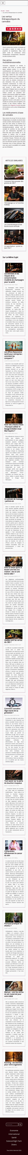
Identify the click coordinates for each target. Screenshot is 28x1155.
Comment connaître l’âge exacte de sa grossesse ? (12, 710)
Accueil (2, 11)
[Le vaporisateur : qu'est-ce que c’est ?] (14, 237)
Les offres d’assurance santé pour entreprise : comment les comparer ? (13, 355)
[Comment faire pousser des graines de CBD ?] (14, 172)
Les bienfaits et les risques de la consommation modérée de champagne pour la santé (14, 277)
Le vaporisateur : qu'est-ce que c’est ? (13, 247)
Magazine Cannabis (15, 105)
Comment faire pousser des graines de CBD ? (13, 182)
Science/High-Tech (14, 1141)
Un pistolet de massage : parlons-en (13, 500)
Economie (14, 1130)
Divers (14, 1144)
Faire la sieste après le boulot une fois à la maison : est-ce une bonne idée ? (13, 570)
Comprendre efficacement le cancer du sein (13, 853)
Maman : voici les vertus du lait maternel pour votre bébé (14, 994)
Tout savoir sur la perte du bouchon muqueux (13, 782)
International (14, 1134)
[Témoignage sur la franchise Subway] (14, 193)
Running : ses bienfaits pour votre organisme (13, 1063)
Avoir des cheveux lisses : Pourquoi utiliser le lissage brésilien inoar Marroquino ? (13, 427)
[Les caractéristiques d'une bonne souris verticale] (14, 215)
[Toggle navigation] (3, 2)
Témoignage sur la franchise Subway (14, 204)
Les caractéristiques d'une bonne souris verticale (13, 225)
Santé (7, 11)
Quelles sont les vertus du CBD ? (13, 641)
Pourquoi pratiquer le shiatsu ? (12, 924)
